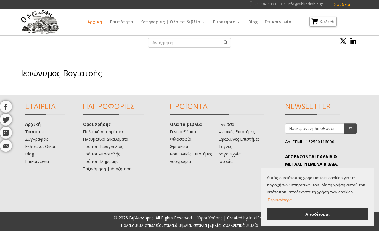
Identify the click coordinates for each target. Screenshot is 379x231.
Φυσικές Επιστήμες (237, 131)
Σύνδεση (342, 4)
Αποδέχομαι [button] (317, 214)
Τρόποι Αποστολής (101, 154)
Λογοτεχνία (230, 154)
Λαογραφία (180, 161)
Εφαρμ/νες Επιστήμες (239, 139)
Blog (253, 22)
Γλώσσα (226, 124)
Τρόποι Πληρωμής (100, 161)
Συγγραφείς (36, 139)
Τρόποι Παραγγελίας (103, 146)
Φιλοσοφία (180, 139)
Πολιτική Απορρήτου (103, 131)
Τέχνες (225, 146)
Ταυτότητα (121, 22)
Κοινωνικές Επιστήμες (191, 154)
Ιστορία (226, 161)
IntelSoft (257, 218)
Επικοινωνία (278, 22)
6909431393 (265, 4)
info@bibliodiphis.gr (305, 4)
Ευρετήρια (224, 22)
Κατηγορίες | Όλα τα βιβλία (170, 22)
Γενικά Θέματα (183, 131)
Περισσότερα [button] (280, 200)
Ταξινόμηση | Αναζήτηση (107, 168)
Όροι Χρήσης (97, 124)
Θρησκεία (179, 146)
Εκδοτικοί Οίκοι (40, 146)
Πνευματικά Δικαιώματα (105, 139)
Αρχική (94, 22)
